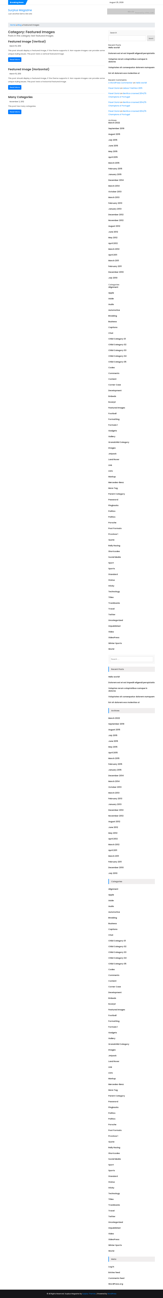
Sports (111, 568)
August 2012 (114, 226)
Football (112, 413)
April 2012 (113, 243)
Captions (112, 327)
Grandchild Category (118, 442)
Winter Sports (115, 643)
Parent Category (116, 494)
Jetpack (112, 453)
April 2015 (113, 157)
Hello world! (114, 47)
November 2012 (116, 220)
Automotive (114, 310)
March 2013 (113, 197)
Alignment (113, 287)
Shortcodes (114, 551)
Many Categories (20, 97)
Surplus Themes (89, 1293)
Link (110, 465)
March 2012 (113, 249)
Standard (113, 574)
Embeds (112, 396)
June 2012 (113, 232)
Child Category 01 (117, 339)
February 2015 (115, 168)
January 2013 (114, 209)
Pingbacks (113, 505)
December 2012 (116, 214)
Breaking (112, 316)
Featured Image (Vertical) (27, 41)
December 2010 (116, 272)
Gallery (111, 436)
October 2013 (114, 191)
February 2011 (115, 266)
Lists (110, 471)
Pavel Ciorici (114, 88)
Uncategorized (115, 620)
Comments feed (116, 1278)
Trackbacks (114, 603)
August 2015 (114, 134)
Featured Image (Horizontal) (28, 69)
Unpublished (114, 626)
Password (113, 499)
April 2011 (112, 255)
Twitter (111, 614)
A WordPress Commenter (120, 82)
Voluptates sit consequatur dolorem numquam (131, 67)
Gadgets (112, 430)
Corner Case (114, 385)
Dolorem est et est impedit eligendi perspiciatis (131, 53)
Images (112, 448)
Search (113, 32)
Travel (111, 609)
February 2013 (115, 203)
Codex (111, 367)
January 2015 (114, 174)
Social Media (114, 557)
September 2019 (116, 128)
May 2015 (112, 151)
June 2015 (113, 145)
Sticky (111, 586)
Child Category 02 (117, 344)
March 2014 (114, 186)
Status (111, 580)
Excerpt (112, 402)
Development (115, 390)
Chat (110, 333)
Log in (111, 1266)
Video (111, 632)
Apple (111, 293)
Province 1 (113, 534)
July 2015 (112, 140)
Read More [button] (15, 59)
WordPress (112, 1293)
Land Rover (113, 459)
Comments (113, 373)
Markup (112, 476)
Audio (111, 304)
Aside (111, 298)
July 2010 (112, 278)
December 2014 (116, 180)
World (111, 649)
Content (112, 379)
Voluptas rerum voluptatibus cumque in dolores (127, 60)
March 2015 (113, 163)
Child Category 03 (117, 350)
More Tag (113, 488)
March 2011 (113, 260)
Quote (111, 540)
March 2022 (114, 122)
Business (112, 321)
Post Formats (115, 528)
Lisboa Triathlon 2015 (132, 88)
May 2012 (112, 237)
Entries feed (114, 1272)
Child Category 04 (117, 356)
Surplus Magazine (20, 10)
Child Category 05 (117, 362)
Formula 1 (113, 425)
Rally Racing (114, 545)
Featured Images (116, 408)
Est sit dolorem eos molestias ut (124, 73)
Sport (111, 563)
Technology (114, 591)
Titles (111, 597)
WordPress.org (115, 1284)
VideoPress (113, 637)
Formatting (113, 419)
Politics (111, 511)
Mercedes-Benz (116, 482)
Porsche (112, 522)
